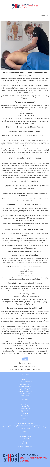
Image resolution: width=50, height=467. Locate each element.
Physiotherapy (25, 379)
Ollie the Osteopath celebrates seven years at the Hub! (25, 425)
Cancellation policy (25, 436)
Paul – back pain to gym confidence (25, 366)
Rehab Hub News (26, 363)
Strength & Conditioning (25, 391)
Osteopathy (25, 383)
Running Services (25, 388)
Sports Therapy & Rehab (25, 381)
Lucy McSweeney (25, 408)
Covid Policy (25, 443)
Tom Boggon (25, 415)
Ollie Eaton (25, 413)
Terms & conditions (25, 440)
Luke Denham (25, 410)
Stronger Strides (25, 390)
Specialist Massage (25, 386)
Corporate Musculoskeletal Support (25, 397)
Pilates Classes (25, 395)
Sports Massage (25, 384)
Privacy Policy (25, 438)
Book (25, 359)
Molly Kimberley (25, 412)
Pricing (25, 442)
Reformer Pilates (25, 393)
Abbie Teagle (25, 405)
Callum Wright (25, 406)
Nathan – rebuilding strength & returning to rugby (25, 369)
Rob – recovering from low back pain (25, 423)
